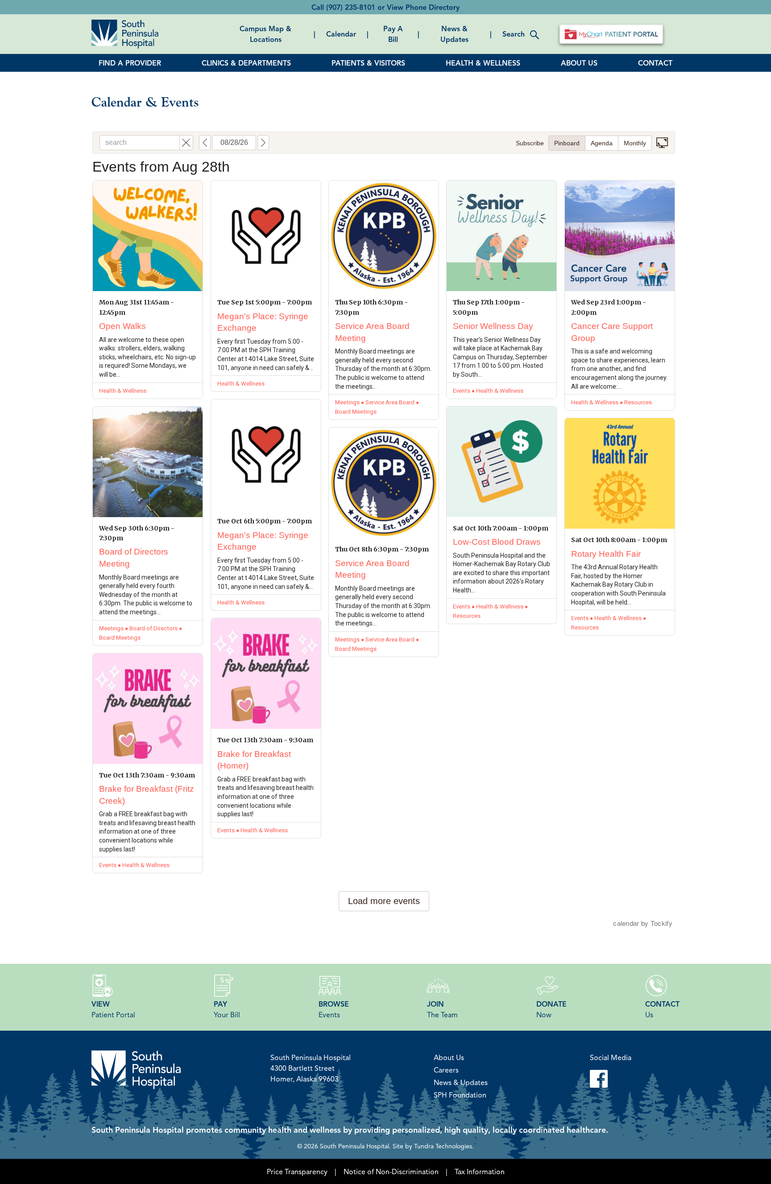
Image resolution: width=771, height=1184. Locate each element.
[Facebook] (610, 1079)
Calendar (341, 33)
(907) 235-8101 (350, 7)
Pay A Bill (393, 34)
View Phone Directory (423, 7)
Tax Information (480, 1171)
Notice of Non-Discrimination (391, 1171)
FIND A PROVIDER (130, 62)
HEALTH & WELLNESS (483, 62)
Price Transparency (297, 1171)
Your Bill (227, 1009)
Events (334, 1009)
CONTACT (655, 62)
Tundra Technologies (443, 1146)
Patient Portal (113, 1009)
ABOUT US (579, 62)
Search (513, 33)
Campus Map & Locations (265, 34)
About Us (449, 1057)
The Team (442, 1009)
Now (551, 1009)
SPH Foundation (460, 1094)
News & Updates (454, 34)
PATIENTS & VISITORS (368, 62)
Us (662, 1009)
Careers (446, 1069)
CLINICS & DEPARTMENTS (246, 62)
